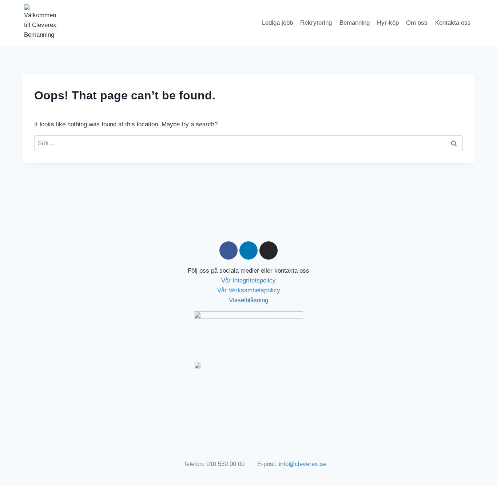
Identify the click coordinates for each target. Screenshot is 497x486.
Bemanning (354, 22)
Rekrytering (316, 22)
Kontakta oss (453, 22)
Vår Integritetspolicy (248, 280)
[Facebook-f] (228, 250)
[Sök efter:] (248, 143)
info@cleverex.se (302, 464)
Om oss (417, 22)
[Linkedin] (248, 250)
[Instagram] (268, 250)
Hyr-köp (388, 22)
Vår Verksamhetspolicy (248, 290)
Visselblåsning (248, 300)
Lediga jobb (277, 22)
